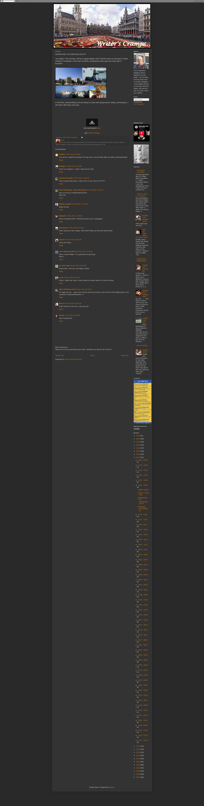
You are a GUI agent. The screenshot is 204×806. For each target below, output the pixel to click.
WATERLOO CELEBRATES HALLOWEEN (140, 421)
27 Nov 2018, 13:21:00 (74, 166)
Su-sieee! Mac (64, 265)
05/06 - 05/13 (143, 655)
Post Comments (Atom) (73, 359)
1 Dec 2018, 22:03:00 (72, 315)
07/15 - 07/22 (143, 605)
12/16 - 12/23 (143, 470)
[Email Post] (82, 137)
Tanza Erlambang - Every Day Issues (73, 190)
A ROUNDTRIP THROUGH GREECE (141, 401)
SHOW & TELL (145, 416)
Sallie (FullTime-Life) (67, 289)
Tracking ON (147, 422)
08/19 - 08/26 (143, 580)
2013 (138, 758)
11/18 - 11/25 (142, 514)
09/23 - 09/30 (143, 555)
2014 (138, 755)
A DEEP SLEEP (143, 490)
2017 (138, 746)
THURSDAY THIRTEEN (144, 404)
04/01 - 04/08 (143, 680)
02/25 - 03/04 (143, 705)
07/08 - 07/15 (143, 610)
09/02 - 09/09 (143, 570)
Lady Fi (62, 240)
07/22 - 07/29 (143, 600)
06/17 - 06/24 (143, 625)
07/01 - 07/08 (143, 615)
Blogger (111, 787)
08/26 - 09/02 (143, 575)
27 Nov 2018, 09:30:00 (72, 154)
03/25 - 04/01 (143, 685)
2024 (138, 439)
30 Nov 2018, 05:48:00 (73, 303)
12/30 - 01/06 (143, 460)
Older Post (124, 355)
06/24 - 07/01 (143, 620)
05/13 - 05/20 (143, 650)
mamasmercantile (66, 178)
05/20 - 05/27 (143, 645)
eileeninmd (63, 228)
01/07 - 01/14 (143, 740)
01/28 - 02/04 (143, 725)
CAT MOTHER (142, 345)
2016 (138, 749)
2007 (138, 777)
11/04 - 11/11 (142, 524)
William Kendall (65, 204)
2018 (138, 457)
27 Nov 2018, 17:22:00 (79, 204)
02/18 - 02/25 (143, 710)
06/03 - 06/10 (143, 635)
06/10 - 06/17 (143, 630)
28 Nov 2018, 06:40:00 (73, 240)
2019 (138, 454)
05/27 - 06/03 (143, 640)
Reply (61, 160)
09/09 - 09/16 (143, 565)
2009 (138, 771)
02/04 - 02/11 (142, 720)
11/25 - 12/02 (142, 485)
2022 (138, 445)
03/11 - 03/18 (142, 695)
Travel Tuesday (94, 133)
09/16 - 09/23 (143, 560)
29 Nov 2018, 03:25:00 (78, 265)
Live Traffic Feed (143, 381)
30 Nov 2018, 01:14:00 (83, 289)
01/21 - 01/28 (143, 730)
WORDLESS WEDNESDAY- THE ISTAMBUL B (140, 409)
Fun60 (61, 154)
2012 (138, 762)
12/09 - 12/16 (143, 475)
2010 (138, 768)
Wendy (61, 315)
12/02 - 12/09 (143, 480)
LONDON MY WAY (145, 320)
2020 (138, 451)
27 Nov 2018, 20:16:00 (76, 228)
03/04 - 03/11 (142, 700)
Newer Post (60, 355)
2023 (138, 442)
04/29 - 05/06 (143, 660)
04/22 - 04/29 (143, 665)
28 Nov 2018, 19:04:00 (84, 251)
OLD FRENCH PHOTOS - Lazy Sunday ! (141, 396)
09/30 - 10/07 (143, 550)
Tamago (62, 166)
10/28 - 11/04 (142, 529)
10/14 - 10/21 (143, 539)
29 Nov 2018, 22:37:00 (72, 277)
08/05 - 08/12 (143, 590)
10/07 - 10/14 (143, 544)
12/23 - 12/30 (143, 465)
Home (92, 355)
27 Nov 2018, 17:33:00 (74, 216)
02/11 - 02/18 (142, 715)
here (99, 128)
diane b (62, 303)
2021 (138, 448)
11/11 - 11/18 (142, 519)
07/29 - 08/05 (143, 595)
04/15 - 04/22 (143, 670)
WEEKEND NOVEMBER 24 (143, 508)
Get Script (138, 422)
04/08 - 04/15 (143, 675)
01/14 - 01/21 (143, 735)
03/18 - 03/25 (143, 690)
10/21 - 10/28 (143, 534)
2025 (138, 436)
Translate (140, 104)
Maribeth (62, 216)
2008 (138, 774)
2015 (138, 752)
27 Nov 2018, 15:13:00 (95, 190)
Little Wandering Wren (67, 251)
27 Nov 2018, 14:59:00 (81, 178)
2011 (138, 765)
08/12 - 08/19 (143, 585)
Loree (61, 277)
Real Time (142, 422)
